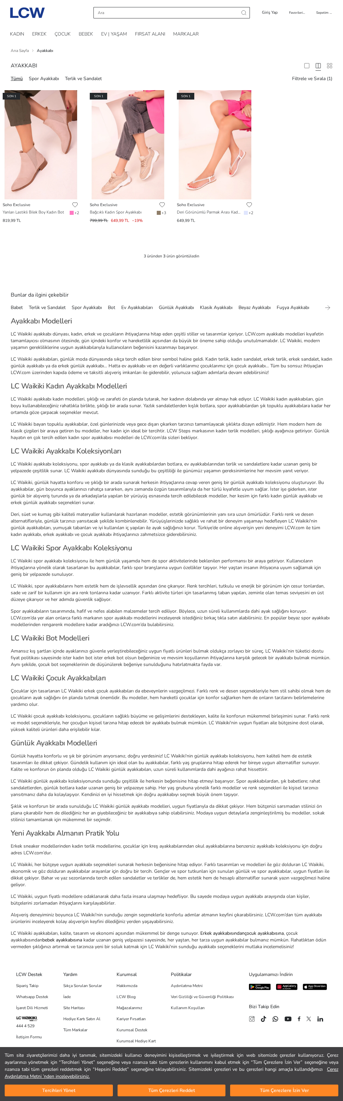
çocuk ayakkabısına (264, 933)
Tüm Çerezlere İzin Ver (284, 1090)
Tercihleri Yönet (58, 1090)
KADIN (17, 34)
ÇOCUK (63, 34)
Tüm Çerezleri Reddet (171, 1090)
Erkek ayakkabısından (222, 933)
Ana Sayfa (20, 50)
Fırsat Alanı (150, 34)
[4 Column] (318, 65)
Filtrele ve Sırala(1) (312, 78)
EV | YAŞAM (114, 34)
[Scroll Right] (327, 307)
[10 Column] (329, 65)
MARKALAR (186, 34)
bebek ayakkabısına (62, 940)
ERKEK (39, 34)
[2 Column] (307, 65)
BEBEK (86, 34)
